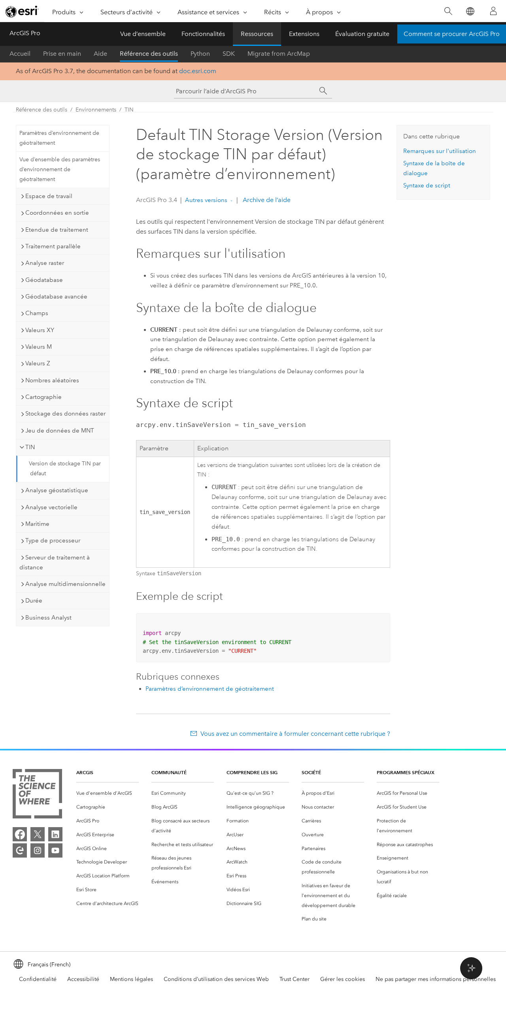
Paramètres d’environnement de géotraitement (59, 138)
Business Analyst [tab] (48, 617)
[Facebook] (20, 834)
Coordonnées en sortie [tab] (57, 212)
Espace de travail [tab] (48, 196)
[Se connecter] (493, 11)
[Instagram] (37, 850)
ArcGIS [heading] (84, 772)
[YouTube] (55, 850)
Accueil (19, 53)
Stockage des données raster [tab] (65, 413)
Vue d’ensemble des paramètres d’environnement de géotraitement (59, 169)
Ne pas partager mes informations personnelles (436, 979)
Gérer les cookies (342, 979)
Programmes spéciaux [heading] (405, 772)
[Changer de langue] (470, 11)
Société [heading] (311, 772)
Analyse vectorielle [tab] (51, 507)
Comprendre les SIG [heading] (252, 772)
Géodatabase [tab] (44, 279)
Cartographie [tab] (43, 397)
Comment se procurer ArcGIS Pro (452, 34)
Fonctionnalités (203, 34)
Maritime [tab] (37, 523)
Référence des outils (149, 53)
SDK (229, 53)
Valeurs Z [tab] (37, 363)
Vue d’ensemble (143, 34)
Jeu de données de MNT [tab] (59, 430)
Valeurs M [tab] (38, 346)
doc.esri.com (197, 71)
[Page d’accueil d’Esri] (22, 11)
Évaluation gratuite (362, 34)
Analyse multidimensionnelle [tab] (65, 584)
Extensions (304, 34)
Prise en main (62, 53)
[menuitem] (107, 793)
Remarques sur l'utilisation (439, 151)
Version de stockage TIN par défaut (65, 468)
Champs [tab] (36, 313)
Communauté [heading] (169, 772)
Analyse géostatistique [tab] (56, 490)
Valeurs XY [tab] (39, 330)
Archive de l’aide (266, 200)
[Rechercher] (448, 11)
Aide (100, 53)
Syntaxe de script (426, 185)
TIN (129, 109)
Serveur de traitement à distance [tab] (54, 562)
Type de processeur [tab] (52, 540)
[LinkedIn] (55, 834)
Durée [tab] (33, 600)
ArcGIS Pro (24, 33)
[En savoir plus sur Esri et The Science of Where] (37, 795)
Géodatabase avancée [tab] (56, 296)
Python (200, 53)
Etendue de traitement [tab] (56, 229)
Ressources (257, 34)
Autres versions (206, 200)
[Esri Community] (20, 850)
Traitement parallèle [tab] (53, 246)
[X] (37, 834)
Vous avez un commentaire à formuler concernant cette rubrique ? (295, 733)
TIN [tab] (30, 447)
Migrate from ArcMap (278, 53)
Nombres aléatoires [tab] (52, 380)
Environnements (96, 109)
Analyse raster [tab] (44, 262)
